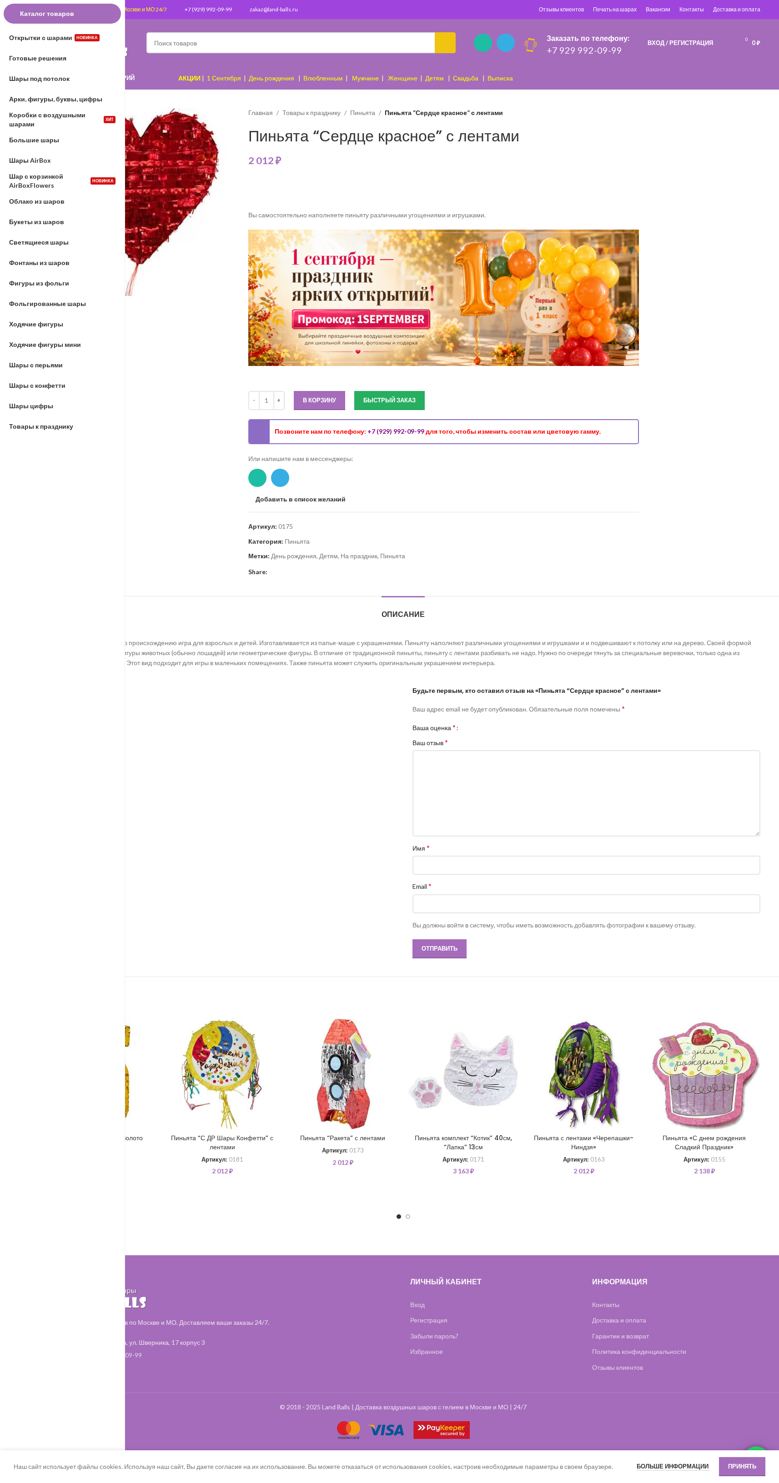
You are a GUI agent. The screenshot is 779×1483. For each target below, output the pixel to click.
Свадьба (465, 78)
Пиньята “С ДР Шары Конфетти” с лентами (222, 1142)
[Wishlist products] (726, 43)
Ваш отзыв (430, 742)
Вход (417, 1304)
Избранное (426, 1351)
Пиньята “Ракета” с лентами (342, 1137)
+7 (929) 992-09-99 (208, 9)
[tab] (403, 610)
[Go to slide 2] (408, 1216)
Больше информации (673, 1466)
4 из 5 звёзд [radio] (489, 727)
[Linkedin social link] (283, 572)
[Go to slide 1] (399, 1216)
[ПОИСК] (445, 42)
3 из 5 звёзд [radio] (482, 727)
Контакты (691, 9)
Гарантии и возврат (620, 1336)
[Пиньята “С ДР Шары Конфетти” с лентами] (222, 1074)
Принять (742, 1466)
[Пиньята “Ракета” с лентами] (342, 1074)
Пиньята (362, 112)
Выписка (500, 78)
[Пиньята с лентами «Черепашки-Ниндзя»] (583, 1074)
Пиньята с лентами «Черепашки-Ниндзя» (583, 1142)
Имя (421, 847)
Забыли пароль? (434, 1336)
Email (422, 886)
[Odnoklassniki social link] (294, 572)
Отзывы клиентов (561, 9)
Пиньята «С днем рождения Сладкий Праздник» (704, 1142)
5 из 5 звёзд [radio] (496, 727)
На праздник (359, 556)
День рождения (271, 78)
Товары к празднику (311, 112)
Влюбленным (323, 78)
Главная (260, 112)
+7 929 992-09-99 (584, 50)
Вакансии (658, 9)
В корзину (319, 400)
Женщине (402, 78)
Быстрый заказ (389, 400)
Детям (434, 78)
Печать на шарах (615, 9)
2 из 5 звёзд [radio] (475, 727)
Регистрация (428, 1320)
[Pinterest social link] (272, 572)
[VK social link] (305, 572)
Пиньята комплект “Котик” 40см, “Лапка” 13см (463, 1142)
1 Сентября (224, 78)
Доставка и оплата (736, 9)
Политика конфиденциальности (639, 1351)
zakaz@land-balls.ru (274, 9)
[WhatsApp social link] (483, 43)
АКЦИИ (189, 78)
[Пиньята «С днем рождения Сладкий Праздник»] (704, 1074)
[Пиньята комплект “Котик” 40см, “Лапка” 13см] (463, 1074)
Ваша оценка (434, 727)
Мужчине (365, 78)
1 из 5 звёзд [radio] (468, 727)
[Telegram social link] (506, 43)
